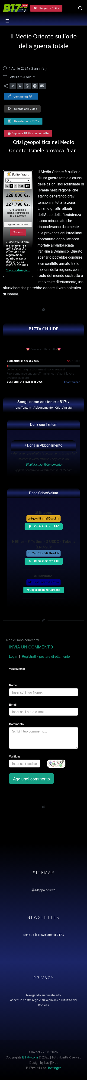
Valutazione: (17, 669)
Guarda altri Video (25, 109)
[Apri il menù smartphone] (7, 21)
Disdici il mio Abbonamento (43, 464)
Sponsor (18, 232)
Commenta (21, 96)
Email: (13, 705)
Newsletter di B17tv (26, 121)
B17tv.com (30, 1057)
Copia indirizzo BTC (46, 525)
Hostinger (54, 1068)
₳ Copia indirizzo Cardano (43, 589)
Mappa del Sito (45, 890)
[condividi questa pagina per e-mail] (42, 86)
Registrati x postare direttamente (46, 656)
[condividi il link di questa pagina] (13, 86)
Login (13, 656)
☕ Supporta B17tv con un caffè (28, 133)
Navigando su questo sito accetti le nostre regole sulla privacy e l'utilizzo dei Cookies (43, 1000)
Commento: (17, 724)
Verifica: (14, 756)
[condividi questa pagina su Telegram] (35, 86)
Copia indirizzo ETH (46, 560)
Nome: (13, 685)
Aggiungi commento (31, 779)
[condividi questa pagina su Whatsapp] (27, 86)
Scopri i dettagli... (18, 270)
